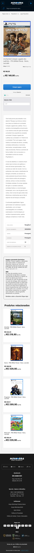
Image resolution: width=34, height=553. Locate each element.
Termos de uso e (11, 544)
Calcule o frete (8, 100)
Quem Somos (17, 510)
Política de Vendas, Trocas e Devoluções (17, 516)
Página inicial (5, 13)
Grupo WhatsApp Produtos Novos (17, 504)
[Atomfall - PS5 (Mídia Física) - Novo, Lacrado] (16, 325)
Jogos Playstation (24, 13)
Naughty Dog (28, 66)
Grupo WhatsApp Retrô (17, 507)
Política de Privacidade (17, 513)
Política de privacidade (21, 544)
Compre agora (17, 87)
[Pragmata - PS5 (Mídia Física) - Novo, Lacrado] (16, 395)
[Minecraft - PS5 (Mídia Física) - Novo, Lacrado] (16, 431)
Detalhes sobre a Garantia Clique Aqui (17, 296)
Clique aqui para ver (12, 268)
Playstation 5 (14, 13)
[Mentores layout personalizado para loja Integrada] (24, 550)
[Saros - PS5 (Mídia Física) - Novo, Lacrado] (16, 360)
